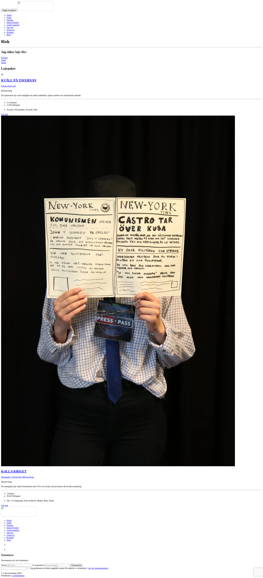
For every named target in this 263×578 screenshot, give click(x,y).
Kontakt (10, 32)
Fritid (9, 17)
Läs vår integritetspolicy (98, 568)
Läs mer (4, 114)
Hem (9, 35)
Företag (10, 20)
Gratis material (13, 25)
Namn (3, 565)
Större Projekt (12, 22)
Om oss (10, 27)
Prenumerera (76, 565)
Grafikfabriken (18, 575)
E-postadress (38, 565)
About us (11, 30)
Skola (9, 15)
